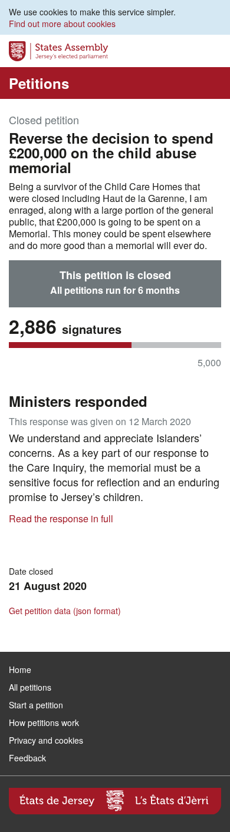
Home (20, 669)
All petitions (30, 687)
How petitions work (44, 722)
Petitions (39, 83)
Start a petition (36, 705)
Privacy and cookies (46, 740)
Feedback (27, 758)
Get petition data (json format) (65, 610)
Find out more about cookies (62, 23)
